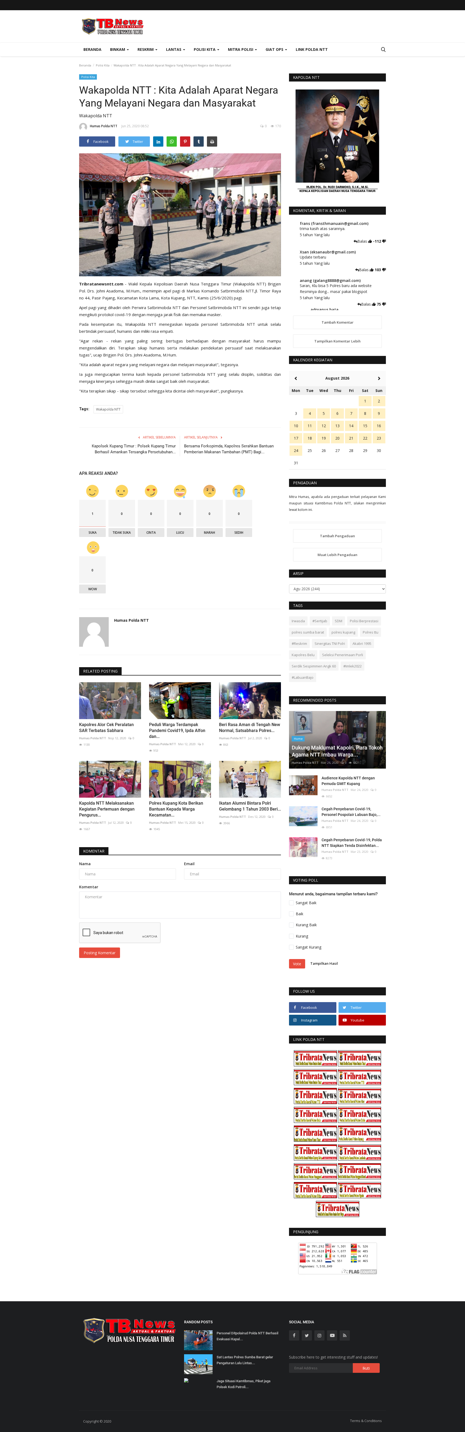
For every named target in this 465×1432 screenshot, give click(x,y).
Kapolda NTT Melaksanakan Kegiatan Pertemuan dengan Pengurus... (107, 809)
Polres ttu (370, 632)
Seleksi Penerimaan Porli (342, 654)
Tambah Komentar (338, 322)
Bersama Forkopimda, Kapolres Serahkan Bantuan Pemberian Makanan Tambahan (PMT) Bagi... (229, 449)
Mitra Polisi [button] (241, 49)
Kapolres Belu (303, 654)
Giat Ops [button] (275, 49)
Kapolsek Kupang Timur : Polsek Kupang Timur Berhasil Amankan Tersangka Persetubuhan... (134, 449)
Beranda (92, 49)
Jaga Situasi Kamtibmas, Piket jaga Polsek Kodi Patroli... (243, 1384)
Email (189, 863)
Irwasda (298, 620)
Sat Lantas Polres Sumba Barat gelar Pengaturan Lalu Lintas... (245, 1360)
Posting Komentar (99, 952)
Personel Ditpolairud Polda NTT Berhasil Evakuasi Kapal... (247, 1336)
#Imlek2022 (352, 666)
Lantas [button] (174, 49)
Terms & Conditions (366, 1420)
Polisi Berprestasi (364, 620)
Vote (297, 963)
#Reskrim (299, 643)
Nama (85, 863)
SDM (338, 620)
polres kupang (343, 632)
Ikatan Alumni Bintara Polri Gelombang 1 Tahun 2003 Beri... (250, 806)
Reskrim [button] (146, 49)
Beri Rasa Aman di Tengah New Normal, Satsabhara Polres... (249, 727)
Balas (362, 241)
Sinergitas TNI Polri (330, 643)
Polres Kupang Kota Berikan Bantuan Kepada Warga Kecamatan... (176, 809)
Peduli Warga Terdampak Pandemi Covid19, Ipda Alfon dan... (177, 730)
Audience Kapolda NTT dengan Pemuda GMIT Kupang (348, 781)
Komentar (93, 851)
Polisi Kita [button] (205, 49)
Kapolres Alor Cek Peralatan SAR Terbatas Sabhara (106, 727)
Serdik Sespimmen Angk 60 (314, 666)
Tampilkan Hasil (324, 963)
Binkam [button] (118, 49)
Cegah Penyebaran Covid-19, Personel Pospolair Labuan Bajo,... (351, 812)
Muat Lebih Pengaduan (337, 554)
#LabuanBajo (302, 677)
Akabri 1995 (362, 643)
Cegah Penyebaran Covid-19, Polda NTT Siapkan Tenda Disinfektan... (352, 843)
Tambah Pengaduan (337, 535)
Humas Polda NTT (103, 126)
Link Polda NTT (312, 49)
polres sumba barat (308, 632)
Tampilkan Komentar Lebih (337, 341)
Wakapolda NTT (108, 409)
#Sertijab (319, 620)
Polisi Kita (103, 65)
